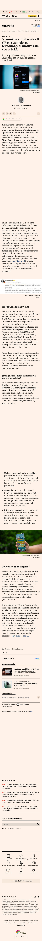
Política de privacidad (10, 923)
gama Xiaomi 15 (17, 261)
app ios (21, 872)
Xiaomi (27, 697)
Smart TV (20, 31)
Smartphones (6, 31)
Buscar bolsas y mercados (12, 819)
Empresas (21, 697)
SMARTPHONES (6, 36)
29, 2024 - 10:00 (21, 108)
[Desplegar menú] (3, 16)
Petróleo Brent (33, 12)
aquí (31, 711)
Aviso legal (12, 920)
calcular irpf (8, 858)
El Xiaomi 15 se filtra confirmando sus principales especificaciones (25, 683)
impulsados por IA (20, 636)
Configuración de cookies (31, 920)
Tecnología (12, 697)
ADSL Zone (35, 26)
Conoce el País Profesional (21, 881)
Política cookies (19, 920)
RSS (29, 923)
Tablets (14, 31)
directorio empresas (33, 865)
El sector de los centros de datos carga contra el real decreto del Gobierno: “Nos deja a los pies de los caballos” (20, 808)
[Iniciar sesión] (38, 16)
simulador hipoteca (21, 858)
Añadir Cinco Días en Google (12, 119)
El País (37, 20)
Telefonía (5, 697)
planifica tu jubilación (8, 865)
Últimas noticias (8, 780)
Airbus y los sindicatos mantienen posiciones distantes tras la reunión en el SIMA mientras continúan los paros (20, 794)
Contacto (6, 920)
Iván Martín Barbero (21, 105)
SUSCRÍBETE (32, 16)
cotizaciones (8, 872)
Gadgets (27, 31)
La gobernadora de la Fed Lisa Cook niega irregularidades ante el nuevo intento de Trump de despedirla (20, 786)
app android (33, 872)
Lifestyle (33, 31)
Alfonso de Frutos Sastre (21, 675)
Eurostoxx (11, 828)
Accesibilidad (20, 923)
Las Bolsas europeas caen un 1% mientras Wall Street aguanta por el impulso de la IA (20, 801)
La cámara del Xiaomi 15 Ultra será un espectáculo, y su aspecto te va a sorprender (26, 671)
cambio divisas (21, 865)
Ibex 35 (5, 12)
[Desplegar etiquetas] (38, 697)
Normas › (37, 658)
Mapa (25, 923)
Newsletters (34, 923)
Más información (6, 706)
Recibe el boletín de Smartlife (14, 649)
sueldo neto (33, 858)
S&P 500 (18, 12)
